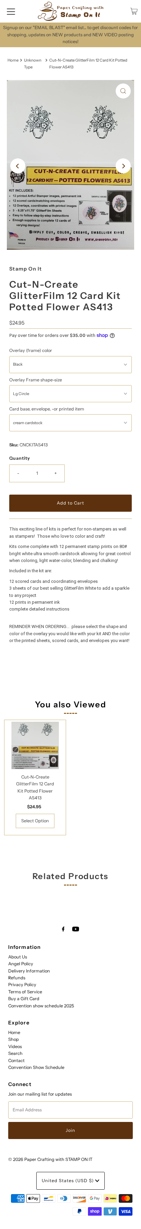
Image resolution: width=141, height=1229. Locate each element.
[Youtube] (75, 929)
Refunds (16, 977)
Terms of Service (25, 991)
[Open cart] (134, 11)
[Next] (123, 165)
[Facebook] (63, 929)
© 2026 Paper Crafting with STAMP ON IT (50, 1159)
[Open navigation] (11, 11)
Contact (16, 1060)
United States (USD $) (68, 1180)
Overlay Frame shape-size (35, 379)
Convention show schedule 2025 (41, 1005)
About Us (17, 956)
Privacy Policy (22, 984)
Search (15, 1053)
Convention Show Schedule (36, 1067)
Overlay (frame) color (30, 350)
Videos (15, 1046)
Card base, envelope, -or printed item (46, 408)
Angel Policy (20, 963)
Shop (13, 1039)
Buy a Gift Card (23, 998)
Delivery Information (29, 970)
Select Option (35, 820)
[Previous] (17, 165)
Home (13, 60)
